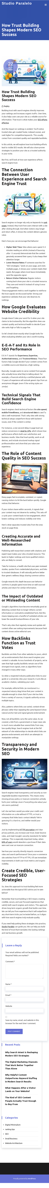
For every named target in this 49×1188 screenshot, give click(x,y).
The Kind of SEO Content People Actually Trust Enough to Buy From (20, 1100)
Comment (10, 961)
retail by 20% (25, 431)
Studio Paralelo (17, 3)
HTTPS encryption (27, 830)
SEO (7, 1134)
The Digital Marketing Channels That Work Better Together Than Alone (21, 1065)
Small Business (11, 1139)
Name (8, 984)
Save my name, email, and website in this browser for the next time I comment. (22, 1021)
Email (8, 995)
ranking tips (10, 1129)
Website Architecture (13, 1143)
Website (8, 1006)
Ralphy (6, 106)
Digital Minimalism (13, 1125)
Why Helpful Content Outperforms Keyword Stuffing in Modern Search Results (21, 1078)
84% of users (7, 842)
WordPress (32, 1179)
